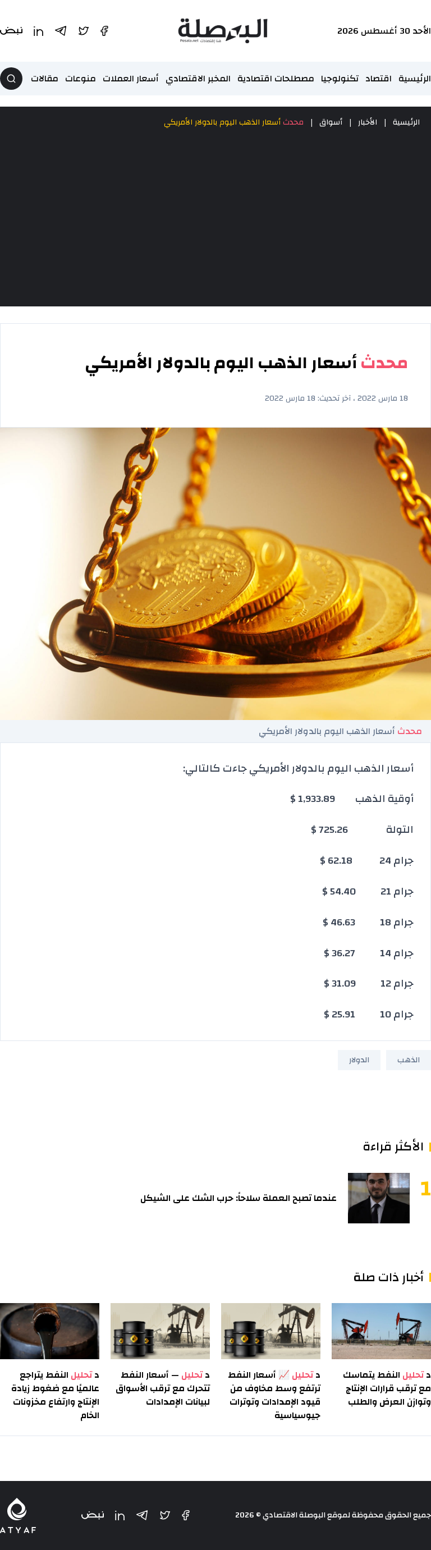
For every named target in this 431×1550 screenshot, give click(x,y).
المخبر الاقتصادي (198, 78)
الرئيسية (414, 78)
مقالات (44, 78)
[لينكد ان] (120, 1515)
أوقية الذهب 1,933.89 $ (352, 799)
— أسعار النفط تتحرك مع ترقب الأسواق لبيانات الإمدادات (163, 1388)
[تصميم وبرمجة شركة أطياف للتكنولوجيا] (18, 1515)
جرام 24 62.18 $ (367, 860)
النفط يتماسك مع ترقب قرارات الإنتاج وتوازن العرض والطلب (387, 1388)
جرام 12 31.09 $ (369, 983)
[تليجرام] (142, 1515)
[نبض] (92, 1515)
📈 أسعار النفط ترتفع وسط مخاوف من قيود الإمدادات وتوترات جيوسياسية (274, 1395)
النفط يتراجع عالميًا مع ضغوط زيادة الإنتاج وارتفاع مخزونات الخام (55, 1395)
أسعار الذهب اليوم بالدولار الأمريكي (234, 122)
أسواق (330, 122)
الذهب (408, 1060)
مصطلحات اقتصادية (275, 78)
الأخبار (367, 122)
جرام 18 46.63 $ (368, 922)
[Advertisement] (215, 217)
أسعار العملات (131, 78)
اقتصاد (378, 78)
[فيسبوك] (186, 1515)
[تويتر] (165, 1515)
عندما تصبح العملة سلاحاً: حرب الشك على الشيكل (238, 1198)
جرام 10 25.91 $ (369, 1014)
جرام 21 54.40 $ (368, 891)
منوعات (80, 78)
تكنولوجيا (340, 78)
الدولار (359, 1060)
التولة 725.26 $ (362, 829)
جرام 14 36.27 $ (369, 953)
